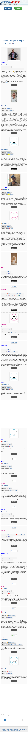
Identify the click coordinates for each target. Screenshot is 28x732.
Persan (9, 271)
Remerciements (18, 730)
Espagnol (11, 68)
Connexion (5, 4)
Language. (10, 1)
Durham (3, 64)
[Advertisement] (14, 25)
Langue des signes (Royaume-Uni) (16, 332)
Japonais (11, 110)
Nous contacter (16, 729)
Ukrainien (22, 68)
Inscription (10, 4)
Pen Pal (23, 730)
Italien (11, 468)
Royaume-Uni (7, 64)
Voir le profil (14, 85)
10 (23, 720)
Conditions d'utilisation (10, 730)
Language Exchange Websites (7, 729)
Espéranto (21, 295)
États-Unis (7, 189)
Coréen (11, 490)
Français (11, 228)
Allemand (16, 351)
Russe (9, 349)
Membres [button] (15, 4)
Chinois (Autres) (20, 293)
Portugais (17, 68)
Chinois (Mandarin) (11, 293)
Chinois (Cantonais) (12, 534)
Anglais (9, 66)
